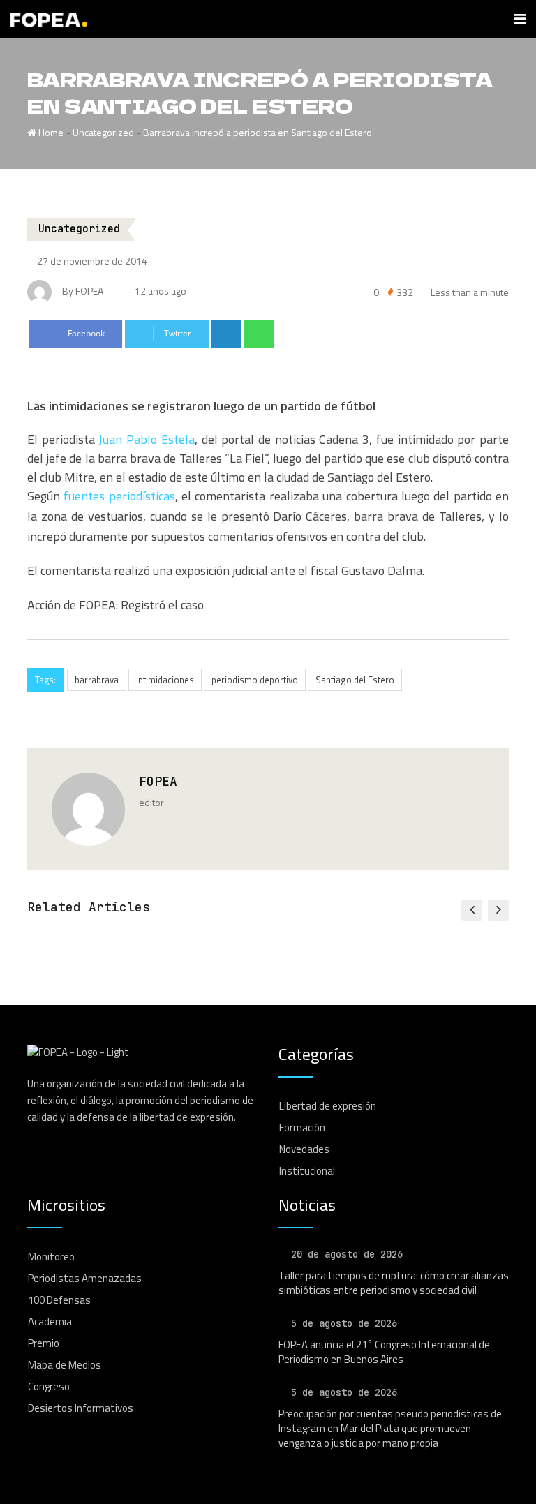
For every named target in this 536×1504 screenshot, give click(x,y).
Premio (43, 1343)
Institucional (307, 1171)
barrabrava (97, 680)
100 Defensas (59, 1300)
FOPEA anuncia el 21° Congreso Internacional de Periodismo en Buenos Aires (384, 1352)
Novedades (304, 1149)
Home (50, 132)
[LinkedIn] (226, 334)
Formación (302, 1127)
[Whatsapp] (259, 334)
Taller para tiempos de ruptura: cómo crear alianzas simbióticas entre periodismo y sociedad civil (393, 1282)
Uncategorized (103, 132)
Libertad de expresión (327, 1106)
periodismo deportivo (254, 680)
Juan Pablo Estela (146, 439)
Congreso (49, 1386)
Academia (50, 1321)
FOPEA (158, 781)
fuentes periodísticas (119, 495)
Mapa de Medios (64, 1365)
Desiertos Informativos (80, 1408)
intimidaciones (165, 680)
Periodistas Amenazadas (85, 1278)
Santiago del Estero (354, 680)
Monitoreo (51, 1257)
